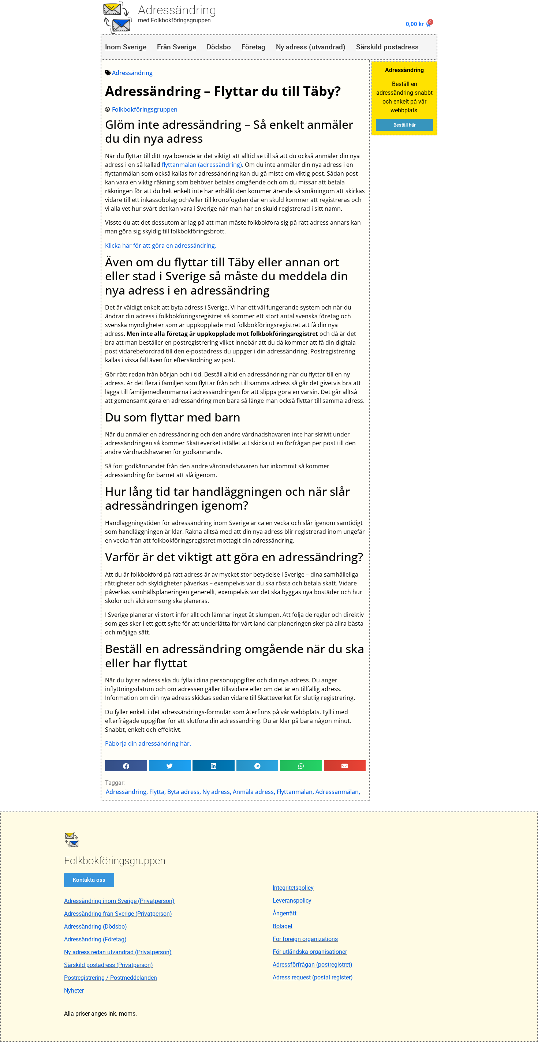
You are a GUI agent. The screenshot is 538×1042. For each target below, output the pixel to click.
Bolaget (282, 926)
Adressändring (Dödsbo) (95, 926)
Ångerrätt (284, 913)
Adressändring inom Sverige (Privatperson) (119, 900)
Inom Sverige (125, 47)
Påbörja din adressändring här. (148, 743)
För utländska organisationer (310, 951)
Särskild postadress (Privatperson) (108, 965)
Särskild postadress (387, 47)
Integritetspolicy (293, 887)
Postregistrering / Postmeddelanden (110, 977)
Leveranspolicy (292, 900)
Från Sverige (176, 47)
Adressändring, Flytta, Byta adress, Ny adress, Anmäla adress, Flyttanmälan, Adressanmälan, (233, 792)
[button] (126, 765)
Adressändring (177, 10)
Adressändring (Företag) (95, 939)
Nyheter (74, 990)
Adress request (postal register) (313, 977)
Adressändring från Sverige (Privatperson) (118, 913)
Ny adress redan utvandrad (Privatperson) (118, 952)
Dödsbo (219, 47)
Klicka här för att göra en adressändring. (160, 245)
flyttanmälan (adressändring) (202, 165)
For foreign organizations (305, 939)
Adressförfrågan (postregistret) (312, 964)
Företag (253, 47)
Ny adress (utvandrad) (310, 47)
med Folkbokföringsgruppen (174, 20)
